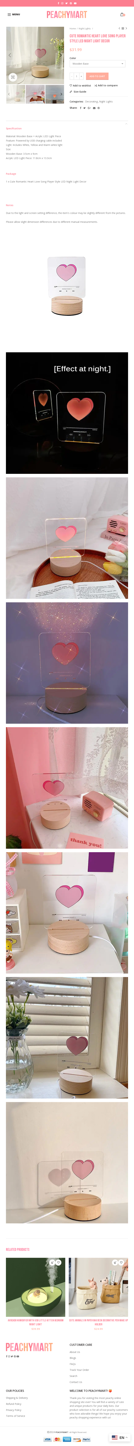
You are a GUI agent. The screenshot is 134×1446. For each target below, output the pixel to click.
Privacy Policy (13, 1410)
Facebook (58, 3)
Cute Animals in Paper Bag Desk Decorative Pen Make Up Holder (98, 1322)
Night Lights (85, 28)
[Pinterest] (98, 108)
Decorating (91, 101)
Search (73, 1376)
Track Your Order (79, 1370)
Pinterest (71, 3)
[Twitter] (84, 108)
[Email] (94, 108)
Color (73, 58)
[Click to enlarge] (13, 77)
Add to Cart (97, 76)
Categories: (77, 101)
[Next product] (126, 28)
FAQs (73, 1364)
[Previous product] (119, 28)
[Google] (89, 108)
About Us (75, 1352)
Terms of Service (15, 1416)
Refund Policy (13, 1404)
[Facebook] (80, 108)
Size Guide (79, 91)
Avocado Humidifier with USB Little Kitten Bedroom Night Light (36, 1322)
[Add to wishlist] (58, 1263)
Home (73, 28)
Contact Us (76, 1382)
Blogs (73, 1358)
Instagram (62, 3)
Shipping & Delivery (17, 1397)
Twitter (66, 3)
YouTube (75, 3)
